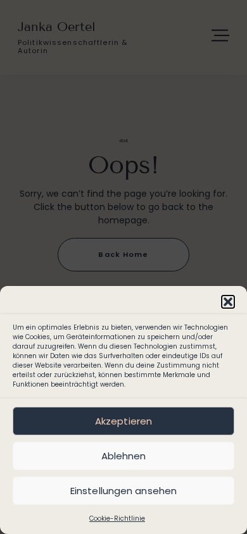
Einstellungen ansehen (123, 490)
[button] (228, 301)
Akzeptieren (123, 421)
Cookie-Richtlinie (117, 518)
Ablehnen (123, 456)
